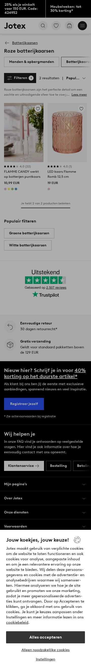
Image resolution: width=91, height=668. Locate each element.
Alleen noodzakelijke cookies (45, 650)
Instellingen (45, 659)
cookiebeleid (17, 622)
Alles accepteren (45, 637)
